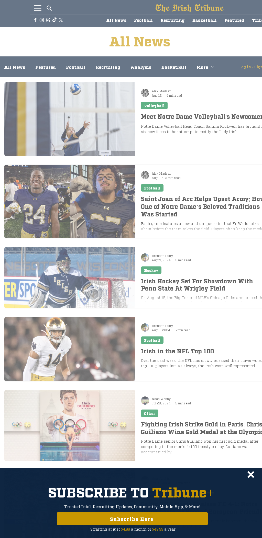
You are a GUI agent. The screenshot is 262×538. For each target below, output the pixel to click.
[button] (250, 474)
